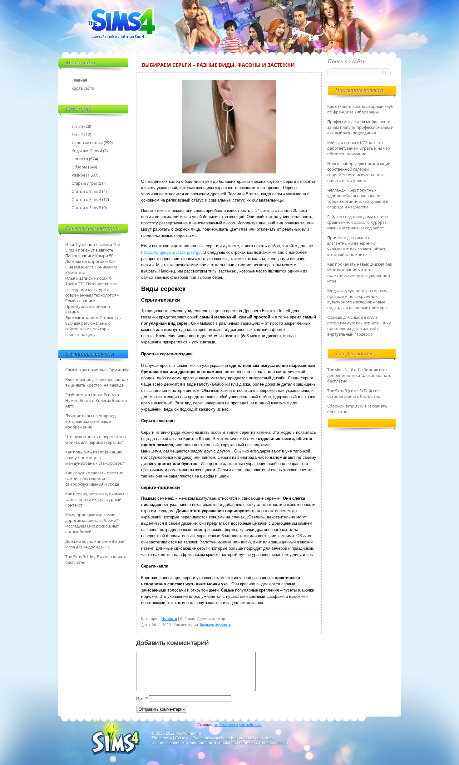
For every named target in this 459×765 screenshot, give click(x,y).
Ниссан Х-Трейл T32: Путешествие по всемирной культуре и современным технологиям (92, 286)
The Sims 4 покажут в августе (92, 247)
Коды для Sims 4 (87, 150)
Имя (142, 698)
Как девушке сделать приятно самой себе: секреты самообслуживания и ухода (94, 478)
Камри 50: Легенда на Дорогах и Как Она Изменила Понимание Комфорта (91, 264)
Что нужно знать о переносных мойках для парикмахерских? (95, 439)
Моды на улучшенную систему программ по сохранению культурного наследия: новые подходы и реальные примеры (357, 299)
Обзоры (79, 167)
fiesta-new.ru (226, 724)
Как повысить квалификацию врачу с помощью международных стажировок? (94, 457)
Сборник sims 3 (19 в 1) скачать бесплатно (357, 408)
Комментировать (215, 625)
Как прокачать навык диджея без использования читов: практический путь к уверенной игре (359, 272)
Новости (169, 619)
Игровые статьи (87, 142)
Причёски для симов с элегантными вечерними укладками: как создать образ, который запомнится (356, 246)
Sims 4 (77, 134)
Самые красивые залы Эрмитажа (97, 369)
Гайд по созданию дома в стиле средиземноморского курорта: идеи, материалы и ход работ (357, 222)
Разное (78, 175)
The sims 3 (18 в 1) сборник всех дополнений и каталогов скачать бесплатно (359, 375)
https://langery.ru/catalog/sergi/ (171, 252)
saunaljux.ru (250, 724)
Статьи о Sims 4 (86, 199)
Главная (79, 80)
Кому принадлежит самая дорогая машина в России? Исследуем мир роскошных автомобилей (92, 523)
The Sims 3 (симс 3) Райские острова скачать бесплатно (353, 393)
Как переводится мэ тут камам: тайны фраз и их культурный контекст (95, 499)
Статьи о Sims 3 (86, 191)
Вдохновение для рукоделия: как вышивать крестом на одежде (97, 382)
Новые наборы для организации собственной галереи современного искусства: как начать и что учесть (359, 172)
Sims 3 (77, 126)
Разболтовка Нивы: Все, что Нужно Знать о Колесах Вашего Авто (96, 400)
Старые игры (84, 183)
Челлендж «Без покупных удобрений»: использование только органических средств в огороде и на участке (357, 198)
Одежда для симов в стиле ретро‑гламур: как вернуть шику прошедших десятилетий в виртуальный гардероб (359, 325)
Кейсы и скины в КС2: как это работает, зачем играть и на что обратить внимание (358, 148)
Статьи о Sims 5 (86, 207)
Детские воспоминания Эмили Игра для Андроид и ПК (95, 544)
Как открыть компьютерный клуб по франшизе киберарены (360, 109)
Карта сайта (83, 88)
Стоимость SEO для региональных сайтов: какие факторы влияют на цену (93, 326)
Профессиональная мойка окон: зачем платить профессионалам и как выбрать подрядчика (360, 127)
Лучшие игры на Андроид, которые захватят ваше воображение (90, 421)
